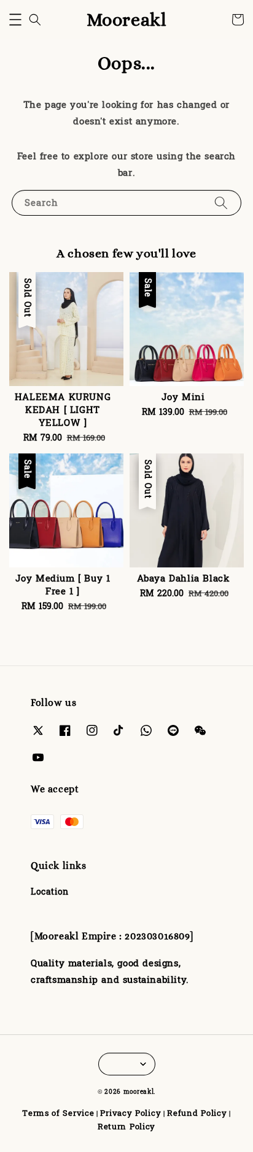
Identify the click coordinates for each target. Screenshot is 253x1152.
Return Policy (126, 1127)
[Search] (221, 202)
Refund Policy (197, 1113)
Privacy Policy (130, 1113)
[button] (15, 19)
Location (50, 892)
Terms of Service (58, 1113)
